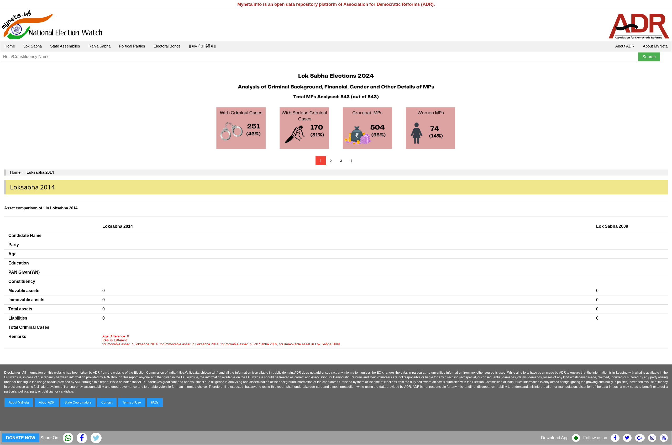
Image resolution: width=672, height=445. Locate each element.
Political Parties (132, 46)
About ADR (624, 46)
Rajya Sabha (99, 46)
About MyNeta (655, 46)
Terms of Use (131, 402)
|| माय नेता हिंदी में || (202, 46)
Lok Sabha (32, 46)
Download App (555, 438)
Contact (106, 402)
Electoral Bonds (167, 46)
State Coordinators (78, 402)
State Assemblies (65, 46)
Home (9, 46)
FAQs (155, 402)
